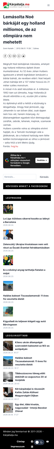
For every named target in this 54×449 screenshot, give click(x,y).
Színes (36, 48)
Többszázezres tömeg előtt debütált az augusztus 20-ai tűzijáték (31, 376)
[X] (10, 56)
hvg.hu (14, 146)
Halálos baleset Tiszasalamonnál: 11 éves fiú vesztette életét (31, 361)
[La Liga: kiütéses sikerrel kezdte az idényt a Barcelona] (8, 209)
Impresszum (18, 446)
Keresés (44, 177)
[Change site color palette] (39, 442)
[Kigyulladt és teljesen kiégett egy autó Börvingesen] (8, 311)
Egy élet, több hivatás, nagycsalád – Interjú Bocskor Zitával (31, 407)
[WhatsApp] (19, 56)
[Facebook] (5, 56)
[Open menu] (48, 5)
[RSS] (32, 446)
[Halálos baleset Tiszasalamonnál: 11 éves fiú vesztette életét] (8, 286)
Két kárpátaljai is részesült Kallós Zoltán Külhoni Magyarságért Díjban (30, 392)
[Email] (14, 56)
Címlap (21, 441)
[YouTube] (47, 441)
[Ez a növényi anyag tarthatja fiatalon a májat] (8, 260)
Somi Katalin (8, 48)
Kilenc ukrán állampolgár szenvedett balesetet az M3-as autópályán (32, 345)
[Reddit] (23, 56)
